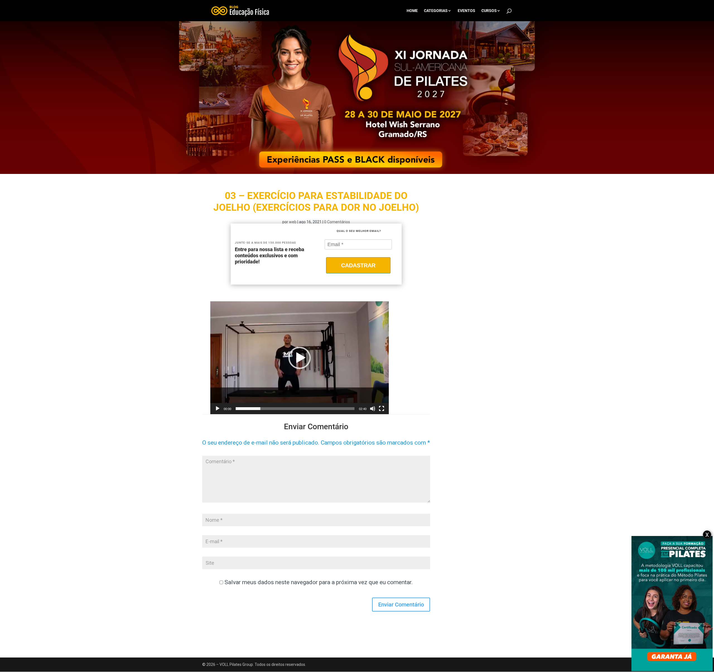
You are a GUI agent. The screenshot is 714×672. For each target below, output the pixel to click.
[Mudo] (372, 408)
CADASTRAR (358, 265)
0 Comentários (337, 222)
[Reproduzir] (217, 408)
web (292, 222)
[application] (299, 357)
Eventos (466, 11)
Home (412, 11)
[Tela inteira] (381, 408)
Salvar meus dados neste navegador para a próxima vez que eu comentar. (319, 582)
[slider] (295, 408)
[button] (299, 358)
